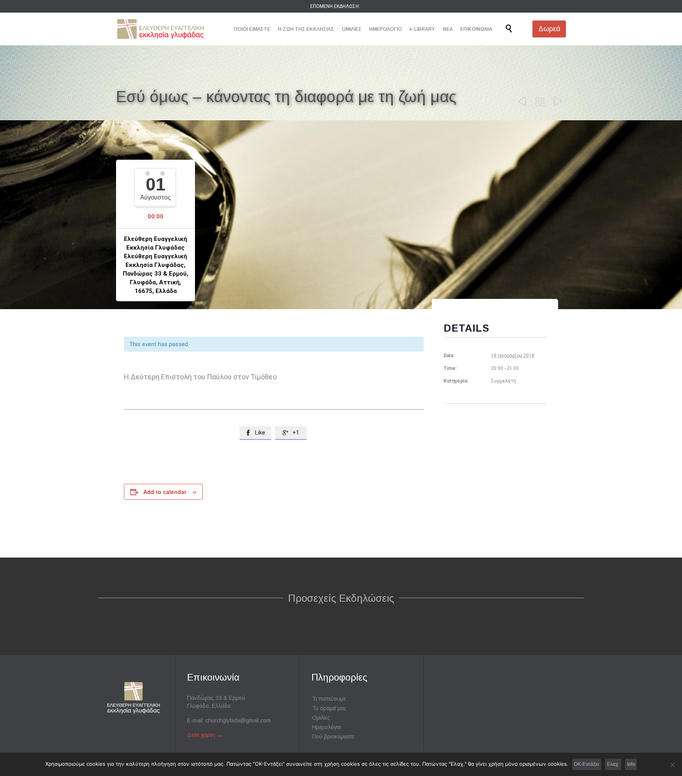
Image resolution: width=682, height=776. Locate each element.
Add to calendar (164, 492)
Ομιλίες (321, 717)
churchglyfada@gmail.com (238, 720)
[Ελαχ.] (672, 765)
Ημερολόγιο (326, 727)
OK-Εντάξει (586, 764)
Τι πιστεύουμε (329, 699)
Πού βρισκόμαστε (333, 736)
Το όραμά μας (329, 708)
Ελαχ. (613, 764)
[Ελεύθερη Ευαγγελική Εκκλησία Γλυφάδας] (160, 29)
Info (631, 764)
